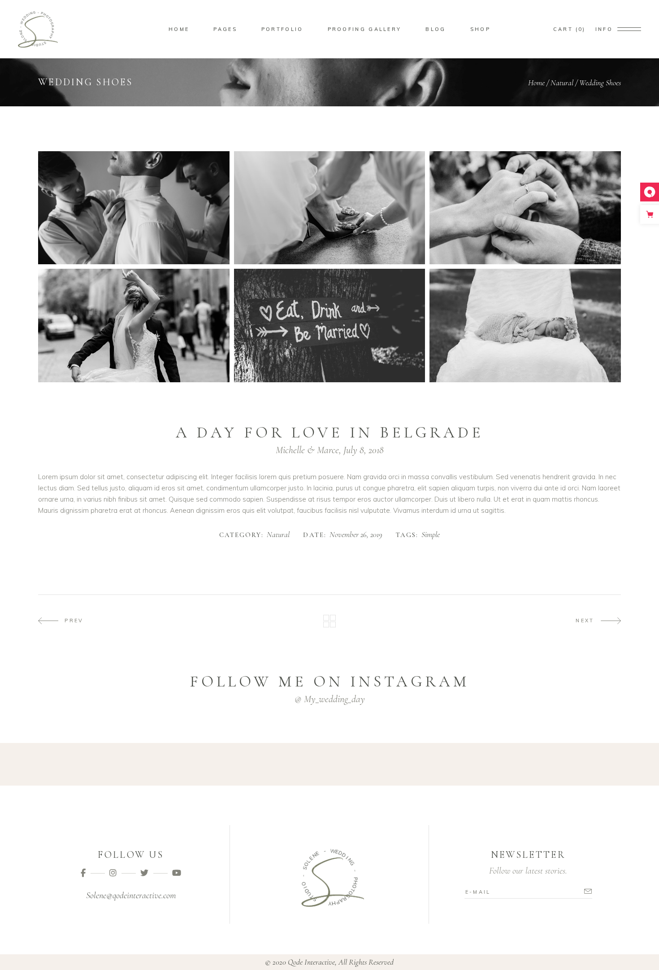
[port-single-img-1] (134, 207)
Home (536, 82)
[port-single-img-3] (525, 207)
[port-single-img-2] (329, 207)
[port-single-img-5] (525, 325)
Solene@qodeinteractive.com (131, 895)
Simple (430, 534)
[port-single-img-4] (329, 325)
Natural (562, 82)
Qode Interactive (311, 962)
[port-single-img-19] (134, 325)
